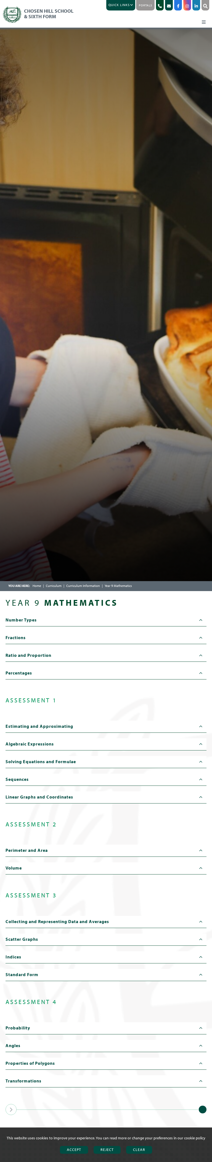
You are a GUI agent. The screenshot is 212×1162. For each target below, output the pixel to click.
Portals (145, 5)
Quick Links (119, 5)
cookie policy (194, 1137)
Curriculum (54, 586)
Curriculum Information (83, 586)
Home (37, 586)
